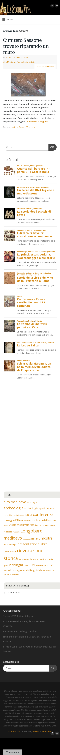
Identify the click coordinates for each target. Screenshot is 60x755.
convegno (9, 520)
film (32, 524)
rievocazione (10, 551)
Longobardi (32, 531)
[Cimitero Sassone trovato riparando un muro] (30, 85)
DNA (18, 520)
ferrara (7, 525)
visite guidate (34, 570)
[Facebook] (52, 6)
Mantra (36, 731)
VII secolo (30, 127)
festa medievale (19, 524)
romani (27, 559)
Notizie (32, 62)
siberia (49, 559)
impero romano (42, 525)
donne (24, 520)
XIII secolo (47, 570)
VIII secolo (28, 565)
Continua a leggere (39, 121)
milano (35, 538)
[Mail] (56, 6)
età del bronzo (47, 520)
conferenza (43, 514)
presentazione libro (32, 544)
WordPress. (47, 731)
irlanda (52, 525)
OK (51, 147)
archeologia (14, 507)
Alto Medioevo (9, 62)
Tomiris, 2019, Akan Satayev (18, 615)
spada (6, 565)
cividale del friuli (24, 515)
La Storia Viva (14, 731)
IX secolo (16, 532)
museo (7, 544)
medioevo (13, 538)
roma (20, 559)
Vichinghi (16, 565)
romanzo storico (38, 559)
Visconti (46, 565)
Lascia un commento (45, 66)
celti (15, 515)
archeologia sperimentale (39, 508)
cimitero (14, 127)
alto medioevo (15, 502)
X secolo (14, 574)
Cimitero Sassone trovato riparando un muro (26, 46)
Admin (8, 57)
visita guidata (19, 570)
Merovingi (27, 539)
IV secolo (8, 531)
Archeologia (22, 62)
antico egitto (32, 502)
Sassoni (22, 127)
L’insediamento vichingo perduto (20, 631)
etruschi (33, 520)
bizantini (8, 515)
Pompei (13, 544)
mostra (47, 538)
